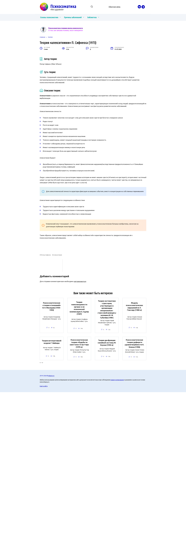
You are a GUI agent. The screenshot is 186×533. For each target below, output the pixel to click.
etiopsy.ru (51, 375)
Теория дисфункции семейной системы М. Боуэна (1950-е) (107, 342)
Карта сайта (43, 386)
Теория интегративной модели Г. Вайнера (51, 342)
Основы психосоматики (49, 17)
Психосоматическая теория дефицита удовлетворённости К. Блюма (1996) (134, 343)
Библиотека (92, 17)
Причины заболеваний (73, 17)
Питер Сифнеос (46, 255)
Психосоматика (63, 6)
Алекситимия (57, 255)
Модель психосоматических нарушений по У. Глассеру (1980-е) (134, 306)
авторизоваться (80, 281)
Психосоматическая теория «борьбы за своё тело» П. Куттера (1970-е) (79, 343)
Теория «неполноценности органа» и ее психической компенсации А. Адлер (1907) (79, 308)
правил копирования (117, 380)
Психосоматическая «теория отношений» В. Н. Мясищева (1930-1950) (51, 306)
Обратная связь (114, 7)
